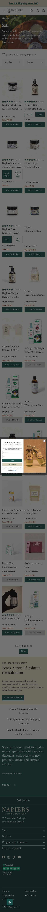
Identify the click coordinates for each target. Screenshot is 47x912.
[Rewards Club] (10, 902)
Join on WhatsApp (12, 464)
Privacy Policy (14, 470)
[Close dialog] (44, 441)
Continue (12, 460)
